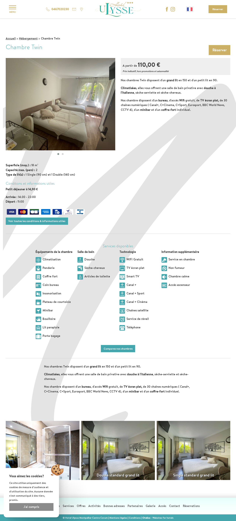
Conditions (135, 517)
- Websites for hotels (157, 517)
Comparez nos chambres (118, 349)
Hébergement (28, 38)
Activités (94, 506)
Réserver (217, 9)
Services (68, 506)
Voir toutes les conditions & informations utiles (36, 221)
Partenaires (135, 506)
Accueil (11, 38)
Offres (81, 506)
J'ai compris (31, 507)
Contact (174, 506)
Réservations (191, 506)
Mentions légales (118, 517)
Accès (162, 506)
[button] (58, 154)
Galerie (150, 506)
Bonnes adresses (114, 506)
